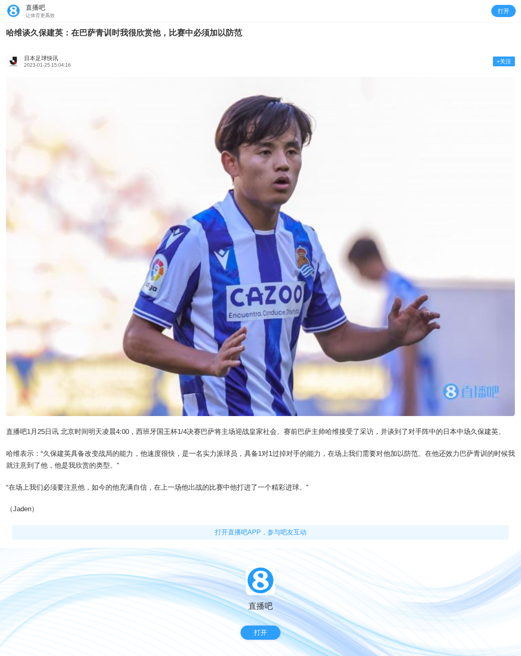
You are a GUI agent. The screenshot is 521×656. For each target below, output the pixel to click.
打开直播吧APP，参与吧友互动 (260, 532)
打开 (503, 11)
